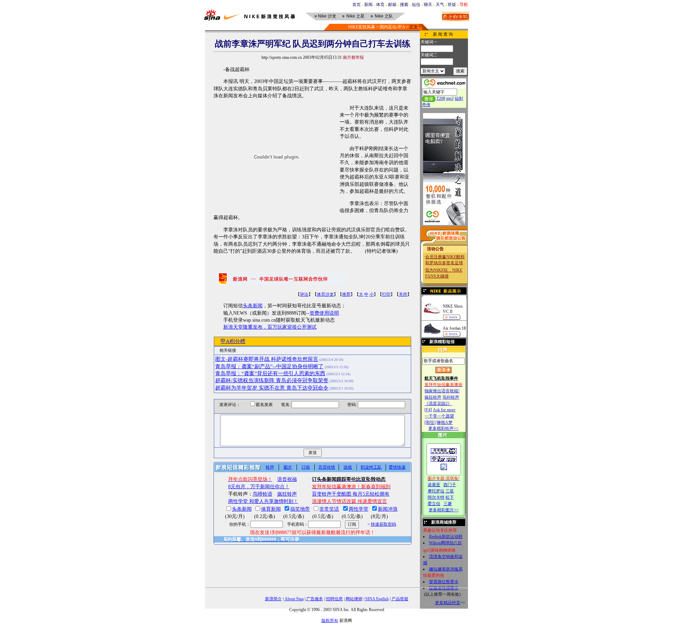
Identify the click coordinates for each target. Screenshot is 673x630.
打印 (386, 294)
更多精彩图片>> (444, 509)
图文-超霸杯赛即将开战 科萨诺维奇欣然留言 (266, 359)
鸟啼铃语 (262, 494)
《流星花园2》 (438, 403)
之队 (384, 16)
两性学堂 (358, 509)
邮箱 (392, 4)
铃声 (270, 467)
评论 (304, 294)
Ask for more (444, 409)
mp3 (450, 98)
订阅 (305, 467)
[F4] (428, 409)
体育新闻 (271, 509)
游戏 (348, 467)
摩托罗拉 (436, 491)
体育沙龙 (325, 294)
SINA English (377, 598)
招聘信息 (334, 598)
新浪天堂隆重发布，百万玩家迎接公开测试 (270, 327)
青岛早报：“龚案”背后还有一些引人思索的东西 (270, 373)
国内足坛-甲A (392, 26)
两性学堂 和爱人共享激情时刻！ (263, 501)
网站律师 (354, 598)
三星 (450, 491)
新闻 (368, 4)
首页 (356, 4)
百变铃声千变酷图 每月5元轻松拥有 (350, 494)
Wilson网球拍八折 (445, 542)
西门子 (449, 484)
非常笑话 (329, 509)
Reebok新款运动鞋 (446, 536)
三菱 (447, 503)
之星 (355, 16)
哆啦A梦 (445, 422)
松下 (450, 497)
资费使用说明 (324, 313)
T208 (440, 98)
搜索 (404, 4)
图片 (288, 467)
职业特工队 (371, 467)
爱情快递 (397, 467)
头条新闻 (253, 305)
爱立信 (434, 503)
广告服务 (314, 598)
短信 (416, 4)
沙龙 (327, 16)
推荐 (346, 294)
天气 (440, 4)
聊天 (428, 4)
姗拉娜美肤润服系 (446, 569)
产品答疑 (400, 598)
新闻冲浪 (387, 509)
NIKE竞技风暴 (361, 26)
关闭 (403, 294)
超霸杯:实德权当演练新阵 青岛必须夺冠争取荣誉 (271, 380)
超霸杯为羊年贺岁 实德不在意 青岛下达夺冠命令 (271, 388)
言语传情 (326, 467)
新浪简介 (273, 598)
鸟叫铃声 (450, 397)
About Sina (294, 598)
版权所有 (329, 620)
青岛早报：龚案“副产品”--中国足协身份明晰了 (269, 366)
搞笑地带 (300, 509)
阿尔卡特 (436, 497)
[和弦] (430, 422)
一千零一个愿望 (439, 416)
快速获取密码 (383, 524)
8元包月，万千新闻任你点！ (259, 486)
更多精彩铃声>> (443, 428)
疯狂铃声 (432, 397)
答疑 (452, 4)
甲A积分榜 (232, 341)
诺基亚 (434, 484)
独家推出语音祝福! (442, 390)
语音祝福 (287, 479)
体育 (380, 4)
